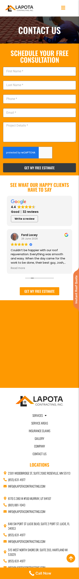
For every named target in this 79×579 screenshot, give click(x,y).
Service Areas (39, 423)
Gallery (39, 438)
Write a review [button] (25, 219)
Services (37, 415)
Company (39, 446)
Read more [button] (18, 268)
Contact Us (39, 454)
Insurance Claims (39, 430)
